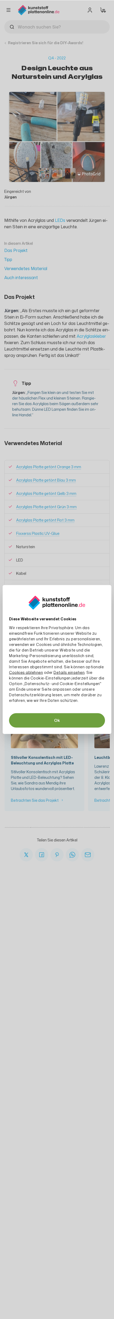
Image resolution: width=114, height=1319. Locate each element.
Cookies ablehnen (26, 672)
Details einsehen (69, 672)
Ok (57, 720)
